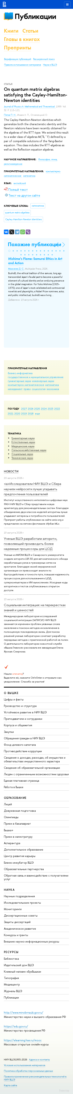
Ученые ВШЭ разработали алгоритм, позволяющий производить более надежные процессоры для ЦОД (30, 543)
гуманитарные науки (19, 381)
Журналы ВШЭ (13, 991)
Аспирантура (12, 843)
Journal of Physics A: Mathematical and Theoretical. (30, 106)
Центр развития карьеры (19, 856)
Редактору (64, 1090)
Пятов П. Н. (10, 115)
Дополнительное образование (23, 849)
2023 (50, 408)
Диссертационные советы (21, 915)
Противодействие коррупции (23, 751)
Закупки (9, 732)
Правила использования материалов (22, 64)
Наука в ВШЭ (50, 64)
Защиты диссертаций (17, 922)
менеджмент (15, 389)
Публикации (35, 16)
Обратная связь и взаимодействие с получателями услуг (36, 877)
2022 (57, 408)
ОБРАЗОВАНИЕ (15, 798)
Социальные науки (22, 454)
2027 (24, 408)
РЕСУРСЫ (11, 952)
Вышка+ (8, 830)
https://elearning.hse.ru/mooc (22, 1040)
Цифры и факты (14, 699)
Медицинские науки (22, 446)
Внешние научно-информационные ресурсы (31, 941)
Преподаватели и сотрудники (23, 719)
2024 (44, 408)
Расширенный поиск (44, 59)
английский (20, 183)
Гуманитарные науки (23, 438)
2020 (17, 413)
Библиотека (11, 958)
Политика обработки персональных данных (28, 1071)
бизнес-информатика (20, 373)
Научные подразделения (19, 896)
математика (52, 385)
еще (37, 413)
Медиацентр (12, 984)
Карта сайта (10, 1085)
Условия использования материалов (24, 1065)
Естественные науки (23, 442)
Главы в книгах (22, 39)
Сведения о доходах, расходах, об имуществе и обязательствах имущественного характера (34, 759)
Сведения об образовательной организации (32, 768)
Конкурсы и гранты (16, 935)
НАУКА (9, 890)
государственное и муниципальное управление (35, 377)
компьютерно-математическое (26, 385)
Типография (11, 978)
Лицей (8, 804)
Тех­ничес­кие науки (22, 458)
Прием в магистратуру (18, 836)
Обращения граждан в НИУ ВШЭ (24, 738)
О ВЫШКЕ (11, 693)
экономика (53, 389)
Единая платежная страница (21, 780)
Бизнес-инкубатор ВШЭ (19, 862)
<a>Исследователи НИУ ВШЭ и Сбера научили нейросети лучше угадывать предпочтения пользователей (32, 488)
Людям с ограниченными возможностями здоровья (36, 774)
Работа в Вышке (13, 787)
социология (39, 389)
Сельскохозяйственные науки (28, 450)
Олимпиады (11, 817)
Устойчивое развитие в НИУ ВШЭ (25, 712)
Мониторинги (13, 909)
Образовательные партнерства (24, 869)
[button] (9, 251)
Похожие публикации (34, 244)
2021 (10, 413)
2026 (30, 408)
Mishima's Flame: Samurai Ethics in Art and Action (35, 261)
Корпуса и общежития (18, 725)
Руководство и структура (20, 706)
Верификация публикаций (17, 59)
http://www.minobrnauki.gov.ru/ (23, 1012)
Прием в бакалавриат (17, 823)
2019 (24, 413)
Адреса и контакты (39, 1059)
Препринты (17, 47)
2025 (37, 408)
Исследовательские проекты (22, 902)
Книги (11, 30)
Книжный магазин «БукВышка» (22, 971)
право (27, 389)
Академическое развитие (20, 928)
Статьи (30, 30)
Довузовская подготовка (20, 810)
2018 (30, 413)
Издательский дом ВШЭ (19, 965)
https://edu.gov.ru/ (16, 1026)
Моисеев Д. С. (16, 268)
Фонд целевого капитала (20, 745)
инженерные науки (43, 381)
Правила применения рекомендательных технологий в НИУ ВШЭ (35, 1078)
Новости (11, 471)
